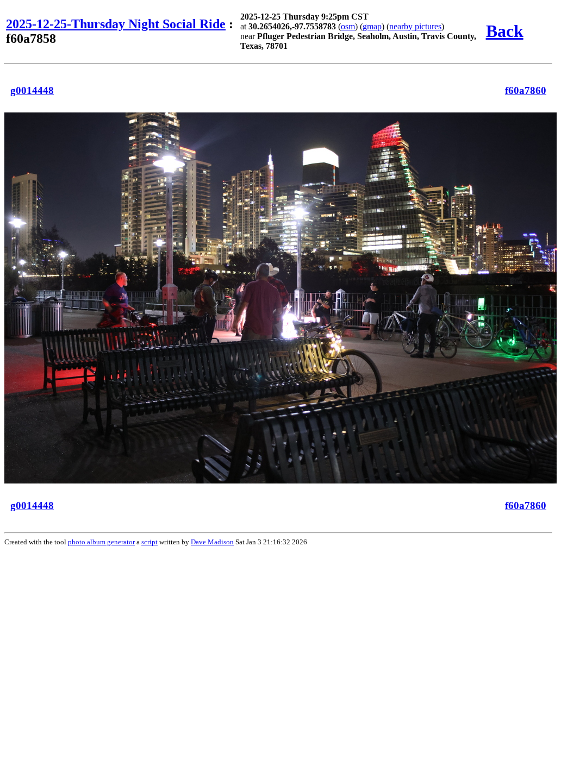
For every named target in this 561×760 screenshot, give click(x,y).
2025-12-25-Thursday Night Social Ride (116, 24)
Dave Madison (212, 542)
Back (504, 31)
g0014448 (32, 90)
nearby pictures (415, 26)
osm (348, 26)
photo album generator (101, 542)
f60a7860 (525, 90)
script (149, 542)
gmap (372, 26)
